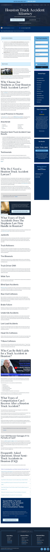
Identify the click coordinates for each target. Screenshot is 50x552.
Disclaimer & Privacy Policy (5, 549)
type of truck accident (6, 231)
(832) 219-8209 (24, 541)
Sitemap (11, 549)
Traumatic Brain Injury (40, 97)
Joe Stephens (6, 92)
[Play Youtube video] (16, 367)
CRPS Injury (39, 89)
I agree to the (41, 64)
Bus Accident (39, 84)
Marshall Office (40, 535)
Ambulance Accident (40, 78)
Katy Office (10, 535)
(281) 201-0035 (32, 1)
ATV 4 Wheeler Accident (41, 80)
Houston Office (25, 535)
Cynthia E (4, 430)
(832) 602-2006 (9, 541)
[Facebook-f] (42, 549)
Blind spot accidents (4, 287)
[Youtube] (48, 549)
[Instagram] (45, 549)
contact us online (12, 515)
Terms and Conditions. (43, 64)
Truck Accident (39, 99)
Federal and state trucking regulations (7, 471)
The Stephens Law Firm (8, 76)
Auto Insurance (39, 82)
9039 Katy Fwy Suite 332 (39, 173)
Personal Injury (39, 93)
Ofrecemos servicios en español (22, 515)
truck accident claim (24, 183)
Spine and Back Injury (40, 95)
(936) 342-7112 (39, 541)
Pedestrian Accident (40, 91)
